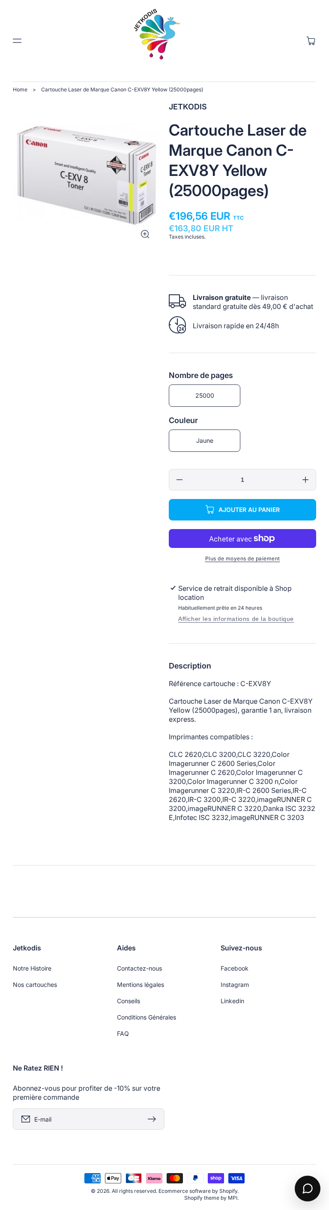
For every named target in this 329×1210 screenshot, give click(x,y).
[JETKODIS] (164, 40)
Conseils (128, 1000)
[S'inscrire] (153, 1119)
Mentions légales (140, 984)
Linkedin (232, 1000)
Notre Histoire (32, 968)
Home (20, 89)
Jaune (204, 440)
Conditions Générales (146, 1017)
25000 (204, 395)
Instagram (235, 984)
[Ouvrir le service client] (307, 1188)
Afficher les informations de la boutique (236, 618)
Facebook (234, 968)
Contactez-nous (139, 968)
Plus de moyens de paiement (242, 558)
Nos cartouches (35, 984)
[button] (17, 40)
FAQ (123, 1033)
